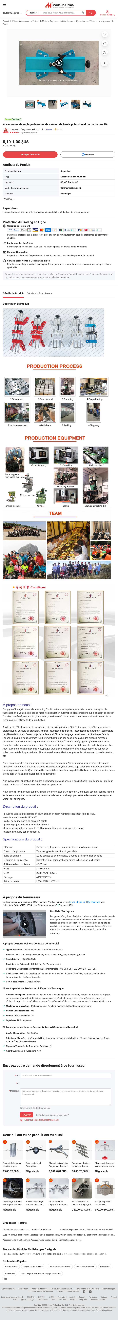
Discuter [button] (89, 154)
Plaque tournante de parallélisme (101, 1229)
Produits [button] (33, 12)
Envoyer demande (30, 154)
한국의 (23, 1299)
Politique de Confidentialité (61, 1289)
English (20, 1297)
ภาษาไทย (62, 1299)
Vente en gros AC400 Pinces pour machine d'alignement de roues (12, 1204)
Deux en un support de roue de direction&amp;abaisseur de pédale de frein (73, 1234)
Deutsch (82, 1297)
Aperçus (60, 1291)
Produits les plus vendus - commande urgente (17, 1229)
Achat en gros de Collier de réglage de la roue (40, 1273)
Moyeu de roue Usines (33, 1266)
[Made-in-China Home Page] (59, 5)
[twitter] (90, 1291)
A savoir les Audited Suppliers (41, 1291)
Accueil (6, 21)
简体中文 (30, 1297)
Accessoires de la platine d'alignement (17, 1240)
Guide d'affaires (73, 1291)
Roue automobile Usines (59, 1266)
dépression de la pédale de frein (45, 1234)
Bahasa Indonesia (98, 1299)
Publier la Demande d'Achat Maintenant (39, 1119)
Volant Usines (11, 1266)
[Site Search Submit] (91, 13)
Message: (14, 1090)
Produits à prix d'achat (41, 1229)
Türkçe (72, 1299)
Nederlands (43, 1299)
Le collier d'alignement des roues (73, 1229)
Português (93, 1297)
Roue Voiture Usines (85, 1266)
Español (71, 1297)
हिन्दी (53, 1299)
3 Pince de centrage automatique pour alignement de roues (35, 1204)
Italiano (104, 1297)
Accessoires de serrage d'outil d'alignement (45, 1240)
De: (17, 1075)
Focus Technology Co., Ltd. (57, 1305)
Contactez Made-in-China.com (87, 1289)
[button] (4, 4)
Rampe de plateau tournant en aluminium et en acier (104, 1204)
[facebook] (84, 1291)
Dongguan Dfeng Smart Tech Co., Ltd (26, 129)
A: (18, 1083)
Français (61, 1297)
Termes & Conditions (104, 1310)
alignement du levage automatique (101, 1234)
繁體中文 (41, 1297)
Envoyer (26, 1114)
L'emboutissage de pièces (70, 1240)
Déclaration (23, 1289)
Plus (5, 1278)
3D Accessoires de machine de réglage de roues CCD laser (82, 1204)
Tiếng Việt (83, 1299)
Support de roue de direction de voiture (17, 1234)
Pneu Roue (105, 1266)
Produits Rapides (109, 1289)
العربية (32, 1299)
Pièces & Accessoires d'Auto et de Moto (29, 21)
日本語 (51, 1297)
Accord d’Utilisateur (39, 1289)
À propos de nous (8, 1289)
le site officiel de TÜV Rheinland (84, 901)
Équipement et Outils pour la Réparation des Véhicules (74, 21)
